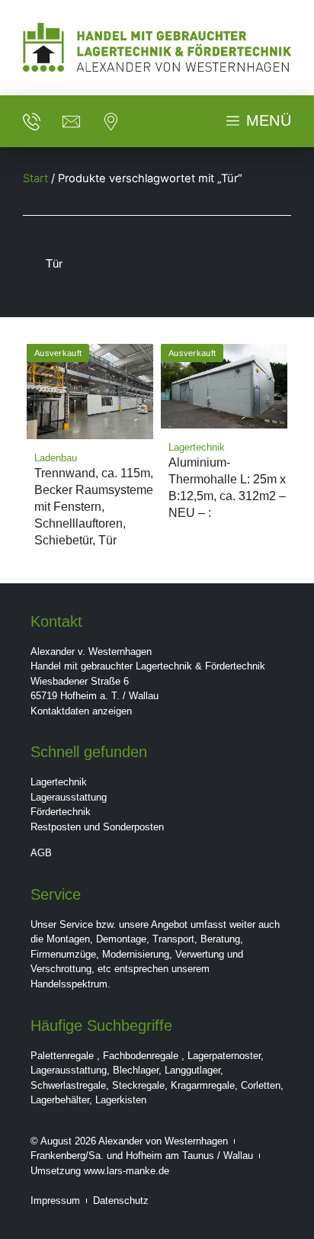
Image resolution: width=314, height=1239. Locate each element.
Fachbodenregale (140, 1055)
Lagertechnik (58, 782)
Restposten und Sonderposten (97, 827)
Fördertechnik (60, 811)
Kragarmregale (203, 1085)
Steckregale (138, 1085)
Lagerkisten (120, 1100)
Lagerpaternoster (224, 1055)
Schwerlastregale (68, 1085)
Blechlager (136, 1070)
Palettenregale (62, 1055)
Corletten (260, 1085)
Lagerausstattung (68, 797)
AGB (41, 853)
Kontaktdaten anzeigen (81, 711)
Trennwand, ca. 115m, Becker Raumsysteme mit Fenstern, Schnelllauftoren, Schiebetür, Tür (93, 507)
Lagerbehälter (59, 1100)
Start (35, 178)
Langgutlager (192, 1070)
